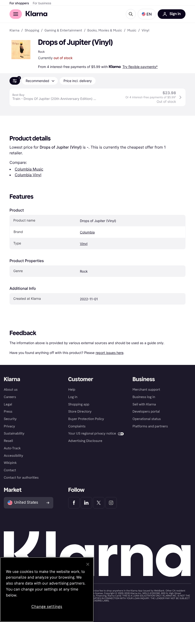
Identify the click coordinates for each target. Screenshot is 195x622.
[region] (47, 589)
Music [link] (131, 30)
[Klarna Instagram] (111, 502)
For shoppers (19, 3)
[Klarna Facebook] (74, 502)
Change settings (46, 606)
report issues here (109, 353)
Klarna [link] (14, 30)
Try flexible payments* (140, 67)
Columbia (87, 232)
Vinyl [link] (145, 30)
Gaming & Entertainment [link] (63, 30)
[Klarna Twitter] (98, 502)
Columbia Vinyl (28, 174)
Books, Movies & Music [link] (104, 30)
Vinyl (84, 244)
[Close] (88, 564)
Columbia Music (29, 169)
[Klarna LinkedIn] (86, 502)
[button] (147, 14)
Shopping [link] (32, 30)
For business (42, 3)
